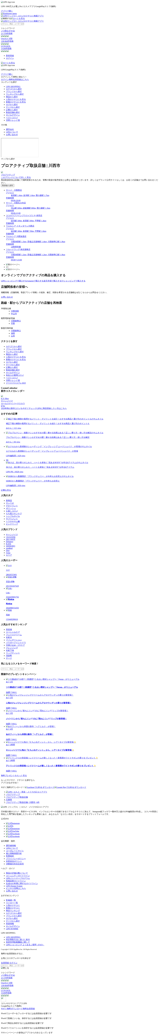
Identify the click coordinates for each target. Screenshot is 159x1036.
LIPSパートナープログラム (18, 878)
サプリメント (12, 519)
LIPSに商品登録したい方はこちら (52, 408)
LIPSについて (12, 132)
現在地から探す (7, 185)
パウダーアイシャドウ (16, 643)
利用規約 (10, 856)
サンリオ (10, 503)
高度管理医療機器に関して (18, 942)
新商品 (9, 500)
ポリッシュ (11, 508)
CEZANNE (11, 537)
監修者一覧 (11, 900)
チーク (9, 658)
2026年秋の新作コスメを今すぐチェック (19, 408)
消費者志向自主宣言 (15, 864)
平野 (13, 323)
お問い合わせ (12, 135)
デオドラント (12, 506)
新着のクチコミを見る (16, 102)
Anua (8, 553)
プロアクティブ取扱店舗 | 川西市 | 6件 (23, 802)
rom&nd (9, 548)
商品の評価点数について (17, 873)
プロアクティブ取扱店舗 (17, 797)
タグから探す (12, 105)
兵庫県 (9, 800)
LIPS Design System (14, 886)
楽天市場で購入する (52, 281)
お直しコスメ (12, 511)
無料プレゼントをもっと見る (14, 775)
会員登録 (5, 963)
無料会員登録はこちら (19, 79)
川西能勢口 (16, 321)
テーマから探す (13, 107)
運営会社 (10, 129)
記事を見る (6, 490)
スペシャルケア (13, 632)
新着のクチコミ (13, 908)
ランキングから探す (15, 94)
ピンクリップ (12, 524)
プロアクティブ (13, 794)
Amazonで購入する (35, 281)
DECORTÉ (10, 539)
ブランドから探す (14, 91)
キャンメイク (12, 535)
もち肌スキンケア (14, 514)
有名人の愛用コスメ (15, 375)
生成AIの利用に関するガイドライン (22, 883)
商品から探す (12, 97)
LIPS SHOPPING (13, 86)
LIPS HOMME (12, 929)
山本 (13, 336)
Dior (8, 550)
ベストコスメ (12, 118)
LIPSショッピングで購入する (14, 281)
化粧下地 (10, 650)
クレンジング (12, 648)
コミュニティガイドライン (18, 876)
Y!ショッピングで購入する (73, 281)
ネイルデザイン (13, 115)
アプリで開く (7, 11)
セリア (9, 555)
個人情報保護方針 (14, 853)
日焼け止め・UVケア (15, 645)
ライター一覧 (12, 903)
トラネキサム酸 (13, 521)
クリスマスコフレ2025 (16, 383)
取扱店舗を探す (13, 112)
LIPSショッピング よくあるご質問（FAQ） (25, 945)
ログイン (10, 58)
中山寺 (14, 314)
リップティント (13, 653)
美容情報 (10, 924)
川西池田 (15, 311)
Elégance (9, 541)
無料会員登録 (29, 1009)
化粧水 (9, 637)
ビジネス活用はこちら (16, 888)
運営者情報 (11, 846)
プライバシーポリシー (16, 859)
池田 (13, 333)
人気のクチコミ (13, 905)
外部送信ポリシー (14, 861)
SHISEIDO (10, 546)
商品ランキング (13, 911)
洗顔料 (9, 656)
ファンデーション (14, 640)
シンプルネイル (13, 516)
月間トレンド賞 (13, 120)
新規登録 (10, 56)
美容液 (9, 629)
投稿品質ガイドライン (16, 881)
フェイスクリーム (14, 635)
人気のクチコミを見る (16, 99)
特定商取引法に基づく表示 (18, 939)
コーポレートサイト (15, 851)
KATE (8, 544)
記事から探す (12, 110)
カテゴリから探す (14, 89)
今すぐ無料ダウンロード (12, 1009)
